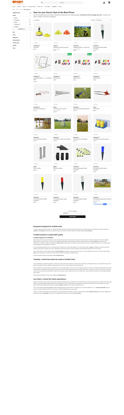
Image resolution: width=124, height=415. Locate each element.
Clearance (54, 6)
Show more (72, 216)
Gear (21, 9)
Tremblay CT (36, 45)
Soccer (13, 6)
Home (13, 9)
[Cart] (109, 2)
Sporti (54, 107)
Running (24, 6)
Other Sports (47, 6)
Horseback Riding (31, 6)
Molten (55, 166)
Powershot (76, 45)
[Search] (42, 2)
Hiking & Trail (40, 6)
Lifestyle (19, 6)
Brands (60, 6)
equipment (76, 15)
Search (62, 2)
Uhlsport (55, 45)
